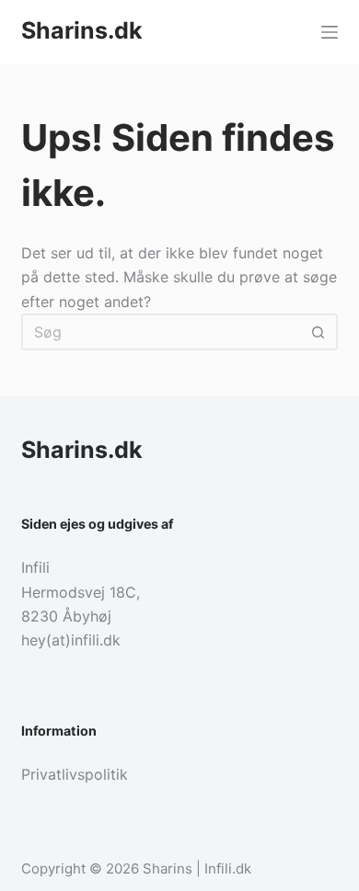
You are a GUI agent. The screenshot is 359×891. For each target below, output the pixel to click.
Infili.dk (227, 868)
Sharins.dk (82, 30)
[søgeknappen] (319, 332)
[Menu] (329, 32)
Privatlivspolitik (74, 774)
